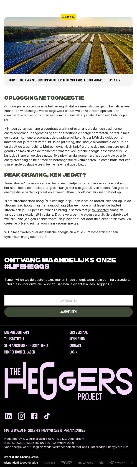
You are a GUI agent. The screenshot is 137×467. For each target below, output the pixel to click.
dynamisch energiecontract (38, 128)
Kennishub (77, 338)
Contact (75, 345)
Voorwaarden (18, 431)
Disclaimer (34, 431)
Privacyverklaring (51, 431)
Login (73, 352)
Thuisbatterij (14, 338)
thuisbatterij (100, 210)
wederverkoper (54, 447)
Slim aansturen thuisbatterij (26, 345)
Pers (6, 431)
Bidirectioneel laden (19, 352)
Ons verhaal (78, 332)
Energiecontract (16, 332)
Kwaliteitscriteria (74, 431)
